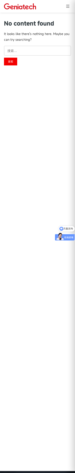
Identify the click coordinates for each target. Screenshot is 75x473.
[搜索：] (37, 51)
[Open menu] (68, 6)
